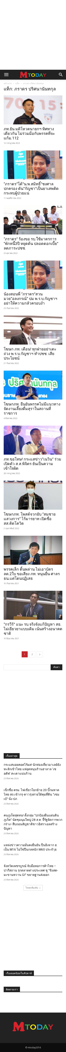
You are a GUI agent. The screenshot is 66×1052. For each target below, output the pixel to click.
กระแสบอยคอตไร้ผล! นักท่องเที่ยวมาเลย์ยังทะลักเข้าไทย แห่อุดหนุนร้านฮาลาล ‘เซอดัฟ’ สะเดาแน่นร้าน (32, 769)
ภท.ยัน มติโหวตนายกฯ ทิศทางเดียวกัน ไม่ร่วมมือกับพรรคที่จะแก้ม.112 (29, 133)
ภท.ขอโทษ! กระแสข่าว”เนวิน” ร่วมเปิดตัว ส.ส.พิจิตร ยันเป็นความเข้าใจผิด (32, 464)
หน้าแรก (8, 83)
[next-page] (40, 654)
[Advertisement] (33, 35)
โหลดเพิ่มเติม (31, 887)
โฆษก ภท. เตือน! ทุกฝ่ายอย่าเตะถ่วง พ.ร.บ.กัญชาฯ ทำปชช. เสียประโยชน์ (30, 354)
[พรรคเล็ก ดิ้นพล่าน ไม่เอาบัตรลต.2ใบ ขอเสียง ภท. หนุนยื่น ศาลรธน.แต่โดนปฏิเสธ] (33, 550)
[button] (6, 75)
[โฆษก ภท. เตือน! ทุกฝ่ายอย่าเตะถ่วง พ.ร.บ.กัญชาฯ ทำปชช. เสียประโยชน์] (33, 330)
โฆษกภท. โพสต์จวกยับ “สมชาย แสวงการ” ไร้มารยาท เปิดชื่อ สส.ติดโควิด (30, 519)
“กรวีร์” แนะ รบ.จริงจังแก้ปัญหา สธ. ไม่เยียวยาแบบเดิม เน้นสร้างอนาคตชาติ (33, 629)
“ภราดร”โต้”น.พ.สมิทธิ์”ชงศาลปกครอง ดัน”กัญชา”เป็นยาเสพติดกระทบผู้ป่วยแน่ (31, 188)
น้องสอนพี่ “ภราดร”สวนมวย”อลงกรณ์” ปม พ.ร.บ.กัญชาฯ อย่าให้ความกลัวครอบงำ (30, 298)
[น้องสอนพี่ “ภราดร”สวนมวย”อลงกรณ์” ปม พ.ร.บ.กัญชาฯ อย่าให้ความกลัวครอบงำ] (33, 275)
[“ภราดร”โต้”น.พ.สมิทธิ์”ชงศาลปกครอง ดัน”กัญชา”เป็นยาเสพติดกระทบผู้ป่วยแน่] (33, 164)
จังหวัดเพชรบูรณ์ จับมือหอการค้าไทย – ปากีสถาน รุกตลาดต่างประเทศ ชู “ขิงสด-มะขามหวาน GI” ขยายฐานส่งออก (31, 870)
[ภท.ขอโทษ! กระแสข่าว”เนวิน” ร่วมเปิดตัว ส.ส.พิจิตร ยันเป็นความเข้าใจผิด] (33, 440)
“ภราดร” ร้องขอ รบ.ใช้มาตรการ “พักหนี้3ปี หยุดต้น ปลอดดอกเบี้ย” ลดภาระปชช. (31, 243)
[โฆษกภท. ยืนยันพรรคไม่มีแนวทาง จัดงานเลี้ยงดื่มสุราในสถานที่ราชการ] (33, 385)
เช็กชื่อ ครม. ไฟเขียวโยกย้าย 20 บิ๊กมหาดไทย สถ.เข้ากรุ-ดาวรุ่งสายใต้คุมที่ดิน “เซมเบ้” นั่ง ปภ (31, 794)
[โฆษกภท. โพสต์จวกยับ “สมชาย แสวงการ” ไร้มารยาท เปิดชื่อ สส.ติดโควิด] (33, 495)
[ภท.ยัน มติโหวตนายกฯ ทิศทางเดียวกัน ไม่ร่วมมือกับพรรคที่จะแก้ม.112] (33, 109)
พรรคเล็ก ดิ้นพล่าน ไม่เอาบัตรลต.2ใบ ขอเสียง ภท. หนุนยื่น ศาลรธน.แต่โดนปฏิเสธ (32, 574)
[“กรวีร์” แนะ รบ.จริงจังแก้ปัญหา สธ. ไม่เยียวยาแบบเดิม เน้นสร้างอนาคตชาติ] (33, 605)
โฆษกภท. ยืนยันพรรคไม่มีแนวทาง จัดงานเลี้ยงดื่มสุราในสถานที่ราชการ (32, 409)
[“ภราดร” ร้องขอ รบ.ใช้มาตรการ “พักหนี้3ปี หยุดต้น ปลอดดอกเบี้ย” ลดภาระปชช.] (33, 219)
